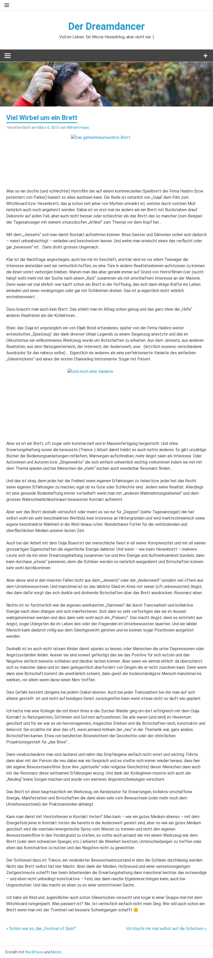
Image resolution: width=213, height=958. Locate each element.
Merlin (56, 952)
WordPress (34, 952)
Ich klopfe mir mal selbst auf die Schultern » (166, 928)
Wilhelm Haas (78, 127)
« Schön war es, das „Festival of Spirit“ (41, 928)
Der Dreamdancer (106, 26)
